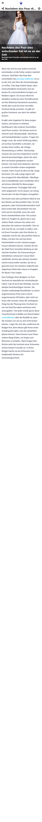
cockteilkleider (8, 317)
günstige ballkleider (25, 79)
